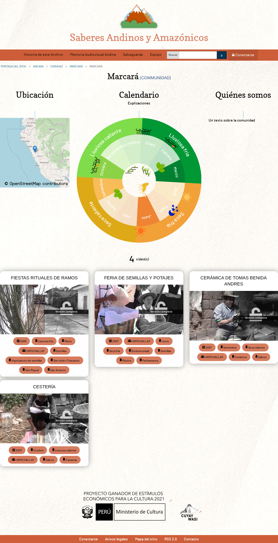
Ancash (38, 66)
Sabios (262, 357)
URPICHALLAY (35, 351)
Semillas (61, 351)
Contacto (191, 539)
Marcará (76, 66)
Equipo (155, 55)
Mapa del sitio (146, 539)
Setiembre (230, 347)
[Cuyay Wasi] (191, 512)
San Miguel (32, 370)
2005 (23, 341)
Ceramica (240, 357)
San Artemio (58, 370)
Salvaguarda (133, 55)
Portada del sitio (13, 66)
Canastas (71, 460)
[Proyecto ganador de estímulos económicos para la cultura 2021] (126, 501)
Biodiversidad (140, 351)
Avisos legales (116, 539)
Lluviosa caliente (65, 450)
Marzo (68, 341)
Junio (165, 341)
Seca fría (114, 351)
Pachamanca (150, 360)
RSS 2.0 (170, 539)
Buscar (173, 55)
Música (126, 360)
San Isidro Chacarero (66, 360)
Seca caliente (256, 347)
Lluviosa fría (45, 341)
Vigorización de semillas (26, 360)
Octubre (38, 450)
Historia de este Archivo (43, 55)
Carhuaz (56, 66)
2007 (115, 341)
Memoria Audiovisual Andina (93, 55)
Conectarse (244, 55)
